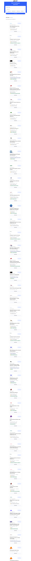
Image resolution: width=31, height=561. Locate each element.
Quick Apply (19, 23)
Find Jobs (15, 13)
